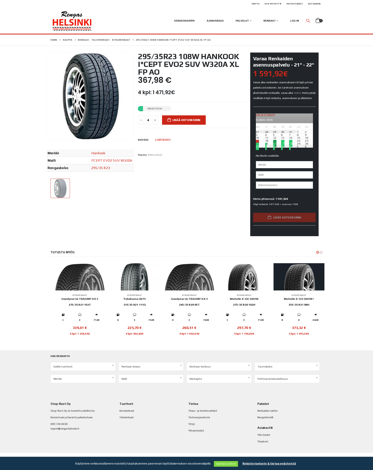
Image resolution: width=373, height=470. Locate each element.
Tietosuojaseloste (199, 417)
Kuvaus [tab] (143, 139)
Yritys (256, 4)
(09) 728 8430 (59, 424)
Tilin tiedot (263, 434)
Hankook (98, 153)
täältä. (298, 92)
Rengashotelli (265, 417)
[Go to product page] (79, 276)
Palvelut (242, 20)
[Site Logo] (71, 21)
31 (257, 146)
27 (282, 143)
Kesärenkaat (126, 410)
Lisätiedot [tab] (163, 139)
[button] (308, 21)
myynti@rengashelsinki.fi (65, 428)
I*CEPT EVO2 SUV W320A (111, 160)
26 (274, 143)
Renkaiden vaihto (267, 410)
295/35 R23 (100, 168)
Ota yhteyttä (273, 4)
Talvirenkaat (126, 417)
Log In (294, 20)
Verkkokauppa (184, 20)
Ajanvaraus (215, 20)
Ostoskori (314, 4)
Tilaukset (262, 441)
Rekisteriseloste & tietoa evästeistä (269, 463)
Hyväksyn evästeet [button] (226, 464)
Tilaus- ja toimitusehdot (202, 410)
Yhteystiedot (294, 4)
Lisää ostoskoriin (186, 120)
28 (290, 143)
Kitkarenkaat (155, 154)
